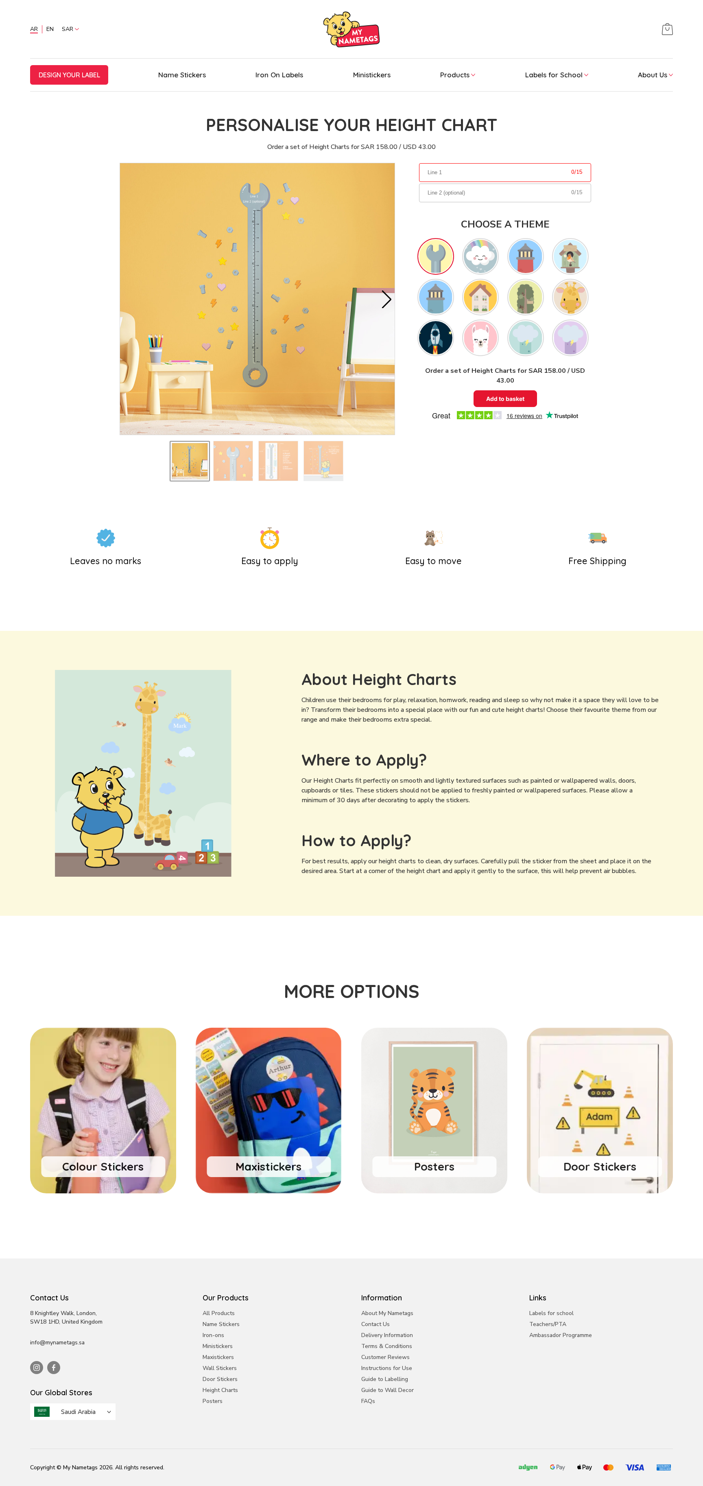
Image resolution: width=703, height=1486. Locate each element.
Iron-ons (213, 1335)
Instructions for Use (386, 1368)
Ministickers (372, 74)
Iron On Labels (279, 74)
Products (454, 74)
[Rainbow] (480, 256)
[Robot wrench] (435, 256)
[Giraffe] (570, 297)
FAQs (368, 1401)
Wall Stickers (220, 1368)
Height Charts (220, 1390)
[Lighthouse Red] (525, 256)
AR (34, 29)
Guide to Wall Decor (387, 1390)
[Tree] (525, 297)
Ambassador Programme (560, 1335)
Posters (213, 1401)
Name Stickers (182, 74)
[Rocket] (435, 338)
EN (50, 29)
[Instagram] (36, 1367)
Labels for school (551, 1313)
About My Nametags (387, 1313)
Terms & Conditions (386, 1346)
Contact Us (375, 1324)
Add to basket (505, 398)
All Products (219, 1313)
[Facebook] (53, 1367)
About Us (652, 74)
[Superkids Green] (525, 338)
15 (579, 172)
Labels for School (554, 74)
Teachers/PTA (547, 1324)
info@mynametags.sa (57, 1342)
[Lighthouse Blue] (435, 297)
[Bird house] (570, 256)
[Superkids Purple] (570, 338)
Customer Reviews (385, 1357)
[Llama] (480, 338)
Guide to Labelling (384, 1379)
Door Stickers (220, 1379)
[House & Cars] (480, 297)
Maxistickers (218, 1357)
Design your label (69, 75)
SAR (67, 29)
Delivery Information (387, 1335)
